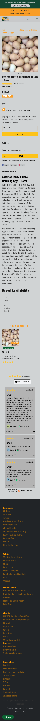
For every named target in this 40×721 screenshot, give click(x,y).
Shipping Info (19, 708)
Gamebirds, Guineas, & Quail (13, 521)
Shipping (6, 563)
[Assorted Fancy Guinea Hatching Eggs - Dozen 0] (20, 54)
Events (5, 636)
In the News (7, 633)
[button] (20, 5)
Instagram (6, 678)
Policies (10, 708)
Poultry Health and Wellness (13, 534)
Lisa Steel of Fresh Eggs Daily (13, 672)
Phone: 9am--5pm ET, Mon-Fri (13, 600)
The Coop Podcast (9, 692)
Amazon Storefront (10, 695)
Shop (12, 30)
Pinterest (6, 689)
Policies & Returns (9, 560)
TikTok (5, 682)
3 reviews (20, 84)
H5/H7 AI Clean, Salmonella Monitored (16, 619)
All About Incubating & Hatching (14, 531)
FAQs (5, 577)
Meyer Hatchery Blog (10, 545)
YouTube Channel (9, 675)
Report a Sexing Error (10, 570)
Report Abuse (20, 712)
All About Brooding (9, 528)
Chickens (6, 511)
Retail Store (7, 604)
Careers (6, 629)
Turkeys (6, 517)
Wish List (6, 580)
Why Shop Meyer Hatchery (12, 557)
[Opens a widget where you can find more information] (8, 717)
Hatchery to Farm (9, 646)
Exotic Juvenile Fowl (10, 524)
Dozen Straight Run (18, 110)
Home (4, 30)
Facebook (6, 685)
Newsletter (7, 665)
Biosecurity (7, 623)
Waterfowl (7, 514)
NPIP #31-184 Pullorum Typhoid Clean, (16, 616)
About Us (29, 708)
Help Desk (6, 541)
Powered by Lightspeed (20, 715)
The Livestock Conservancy (12, 653)
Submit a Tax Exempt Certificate (14, 574)
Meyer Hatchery (9, 626)
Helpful (11, 431)
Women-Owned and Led (11, 640)
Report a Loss (8, 567)
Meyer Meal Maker (9, 649)
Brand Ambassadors (10, 668)
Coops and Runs (8, 538)
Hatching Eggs (22, 30)
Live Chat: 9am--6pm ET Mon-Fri (14, 590)
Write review (23, 381)
